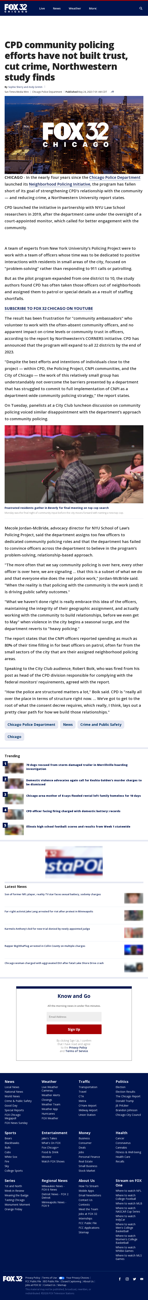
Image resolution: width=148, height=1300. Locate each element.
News (68, 724)
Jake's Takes (49, 1138)
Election (120, 1087)
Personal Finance (89, 1157)
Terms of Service (76, 1051)
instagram (127, 1279)
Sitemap (84, 1232)
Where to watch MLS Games (129, 1257)
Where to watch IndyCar (125, 1217)
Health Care (123, 1157)
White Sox (11, 1157)
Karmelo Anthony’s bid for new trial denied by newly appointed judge (47, 928)
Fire (7, 1161)
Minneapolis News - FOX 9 (54, 1204)
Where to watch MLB (129, 1203)
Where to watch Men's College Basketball (125, 1227)
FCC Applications (89, 1227)
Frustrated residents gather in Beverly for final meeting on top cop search (57, 508)
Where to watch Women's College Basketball (126, 1239)
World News (12, 1096)
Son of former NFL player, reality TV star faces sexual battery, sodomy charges (53, 894)
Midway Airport (88, 1110)
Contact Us (85, 1200)
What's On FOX (51, 1143)
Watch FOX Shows (53, 1161)
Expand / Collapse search (141, 8)
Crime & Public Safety (18, 1101)
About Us (87, 1180)
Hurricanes (48, 1113)
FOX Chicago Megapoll (13, 1116)
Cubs (8, 1152)
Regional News (54, 1180)
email (142, 1279)
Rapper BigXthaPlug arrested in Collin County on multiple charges (45, 946)
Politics (122, 1081)
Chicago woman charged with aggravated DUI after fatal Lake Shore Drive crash (54, 963)
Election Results (125, 1091)
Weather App (50, 1109)
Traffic (84, 1081)
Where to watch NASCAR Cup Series (128, 1209)
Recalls (120, 1161)
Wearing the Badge (17, 1195)
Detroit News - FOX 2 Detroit (55, 1195)
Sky (7, 1166)
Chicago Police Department (47, 91)
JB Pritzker (122, 1105)
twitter (134, 1279)
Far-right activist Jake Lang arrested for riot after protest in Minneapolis (49, 911)
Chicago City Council (128, 1115)
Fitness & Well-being (128, 1152)
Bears (8, 1138)
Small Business (88, 1166)
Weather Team (51, 1104)
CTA (81, 1096)
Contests (84, 1204)
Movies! (46, 1157)
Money (84, 1132)
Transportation (88, 1087)
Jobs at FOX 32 (88, 1214)
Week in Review (14, 1190)
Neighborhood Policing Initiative (59, 184)
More (92, 8)
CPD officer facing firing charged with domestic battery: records (73, 811)
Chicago (14, 736)
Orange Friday (13, 1209)
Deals (82, 1147)
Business (84, 1138)
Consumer (85, 1143)
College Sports (14, 1170)
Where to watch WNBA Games (125, 1249)
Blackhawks (12, 1143)
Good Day (11, 1105)
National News (14, 1091)
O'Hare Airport (88, 1105)
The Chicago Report (128, 1096)
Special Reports (14, 1110)
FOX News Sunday (16, 1123)
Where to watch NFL (128, 1190)
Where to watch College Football (126, 1197)
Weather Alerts (51, 1095)
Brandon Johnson (126, 1110)
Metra (82, 1101)
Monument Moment (17, 1204)
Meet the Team (88, 1209)
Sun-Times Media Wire (17, 91)
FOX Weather (50, 1118)
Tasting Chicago (15, 1200)
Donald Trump (125, 1101)
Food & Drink (50, 1152)
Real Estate (86, 1161)
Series (10, 1180)
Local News (12, 1087)
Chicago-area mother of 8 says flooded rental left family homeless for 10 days (83, 795)
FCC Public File (88, 1223)
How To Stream (88, 1186)
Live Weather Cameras (50, 1088)
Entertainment (54, 1132)
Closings (47, 1100)
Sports (10, 1132)
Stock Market (87, 1170)
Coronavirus (123, 1143)
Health (121, 1132)
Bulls (8, 1147)
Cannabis (121, 1147)
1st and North (13, 1186)
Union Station (87, 1115)
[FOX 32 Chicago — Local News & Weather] (17, 8)
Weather (49, 1081)
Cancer (120, 1138)
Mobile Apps (86, 1190)
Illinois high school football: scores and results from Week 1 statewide (78, 826)
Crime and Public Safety (100, 724)
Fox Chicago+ (50, 1147)
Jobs (81, 1152)
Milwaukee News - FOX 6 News (53, 1187)
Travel (82, 1091)
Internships (85, 1218)
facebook (120, 1279)
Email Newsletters (90, 1195)
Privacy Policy (78, 1047)
